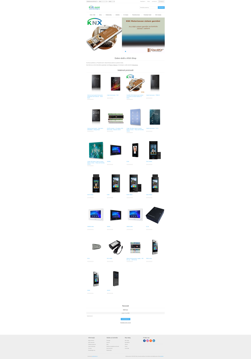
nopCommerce (95, 356)
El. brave (126, 15)
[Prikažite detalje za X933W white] (96, 215)
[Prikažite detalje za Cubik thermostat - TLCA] (155, 117)
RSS (150, 340)
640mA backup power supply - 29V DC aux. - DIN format (135, 259)
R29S (88, 290)
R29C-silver (149, 258)
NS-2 (88, 258)
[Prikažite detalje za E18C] (115, 183)
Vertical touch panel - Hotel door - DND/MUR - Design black (95, 129)
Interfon (118, 15)
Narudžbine (127, 342)
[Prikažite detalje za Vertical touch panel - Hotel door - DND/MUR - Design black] (96, 117)
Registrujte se (142, 1)
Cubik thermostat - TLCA (152, 128)
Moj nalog (127, 340)
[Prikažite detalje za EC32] (155, 215)
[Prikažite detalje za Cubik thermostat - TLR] (115, 83)
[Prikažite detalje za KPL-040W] (115, 247)
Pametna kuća (136, 15)
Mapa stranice (91, 340)
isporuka (161, 356)
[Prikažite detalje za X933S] (115, 215)
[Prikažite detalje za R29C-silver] (155, 247)
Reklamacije (109, 350)
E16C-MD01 (149, 161)
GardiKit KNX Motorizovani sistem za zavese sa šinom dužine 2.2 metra (135, 96)
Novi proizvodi (109, 348)
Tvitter (147, 340)
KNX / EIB (92, 15)
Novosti (108, 342)
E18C (108, 194)
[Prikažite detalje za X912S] (115, 279)
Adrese (126, 344)
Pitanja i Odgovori (113, 65)
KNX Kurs (125, 309)
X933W (108, 161)
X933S (108, 226)
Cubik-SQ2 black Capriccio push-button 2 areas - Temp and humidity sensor (96, 163)
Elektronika (109, 15)
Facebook (144, 340)
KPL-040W (109, 258)
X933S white (130, 226)
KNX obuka (158, 15)
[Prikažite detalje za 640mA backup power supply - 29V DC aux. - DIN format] (135, 247)
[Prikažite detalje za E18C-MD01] (135, 183)
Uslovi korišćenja (91, 346)
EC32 (147, 226)
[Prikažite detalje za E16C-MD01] (155, 150)
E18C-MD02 (149, 194)
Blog (107, 344)
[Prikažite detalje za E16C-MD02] (96, 183)
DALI (100, 15)
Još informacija (125, 319)
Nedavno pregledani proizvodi (113, 346)
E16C (128, 161)
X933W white (90, 226)
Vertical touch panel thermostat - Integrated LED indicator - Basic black (95, 96)
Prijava (148, 1)
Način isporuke (91, 342)
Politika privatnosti (92, 344)
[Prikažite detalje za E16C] (135, 150)
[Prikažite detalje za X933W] (115, 150)
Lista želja (127, 348)
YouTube (154, 340)
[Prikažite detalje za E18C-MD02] (155, 183)
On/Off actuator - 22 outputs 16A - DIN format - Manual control (115, 129)
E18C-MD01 (129, 194)
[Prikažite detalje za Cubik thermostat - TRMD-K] (155, 83)
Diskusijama (135, 65)
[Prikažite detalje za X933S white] (135, 215)
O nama (90, 348)
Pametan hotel (147, 15)
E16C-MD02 (90, 194)
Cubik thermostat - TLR (112, 95)
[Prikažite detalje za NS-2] (96, 247)
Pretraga (108, 340)
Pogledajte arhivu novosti (125, 322)
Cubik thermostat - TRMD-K (153, 95)
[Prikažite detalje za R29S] (96, 279)
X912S (108, 290)
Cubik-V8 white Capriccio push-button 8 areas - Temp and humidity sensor (135, 130)
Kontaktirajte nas (91, 350)
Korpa (126, 346)
